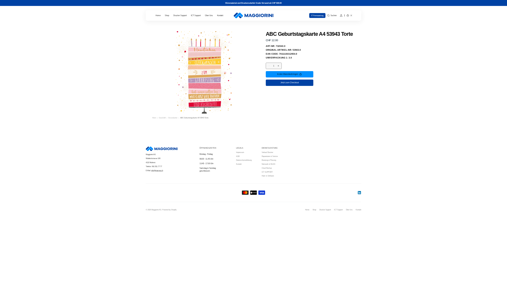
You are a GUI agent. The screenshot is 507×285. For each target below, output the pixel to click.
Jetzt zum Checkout (289, 82)
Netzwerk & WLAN (268, 164)
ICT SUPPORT (267, 172)
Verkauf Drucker (267, 152)
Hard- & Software (268, 176)
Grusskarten (172, 118)
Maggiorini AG (156, 210)
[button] (332, 15)
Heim (154, 118)
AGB (238, 156)
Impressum (240, 152)
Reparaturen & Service (270, 156)
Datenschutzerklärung (244, 160)
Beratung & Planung (269, 160)
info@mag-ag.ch (157, 171)
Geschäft (162, 118)
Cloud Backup (267, 168)
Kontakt (239, 164)
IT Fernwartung (317, 15)
